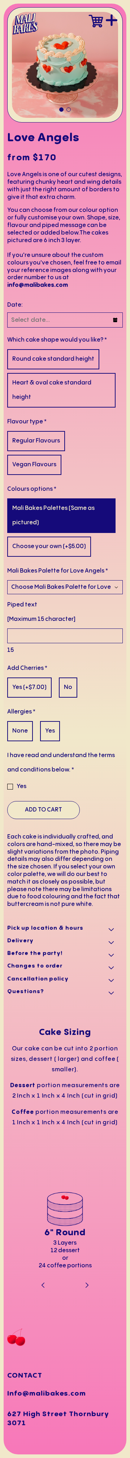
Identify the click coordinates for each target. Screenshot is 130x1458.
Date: (15, 305)
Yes (21, 786)
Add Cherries (27, 668)
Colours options (31, 489)
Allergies (21, 712)
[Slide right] (87, 1286)
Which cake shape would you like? (57, 340)
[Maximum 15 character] (41, 612)
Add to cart (43, 810)
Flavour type (27, 422)
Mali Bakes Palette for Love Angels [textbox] (57, 571)
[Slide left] (44, 1286)
